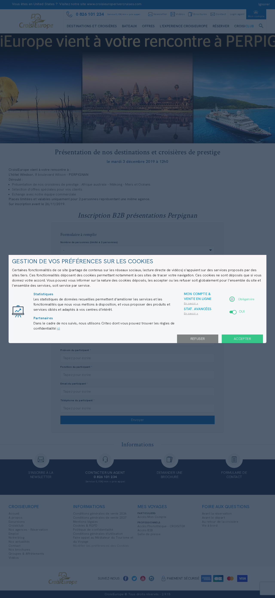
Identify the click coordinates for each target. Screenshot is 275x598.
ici (58, 328)
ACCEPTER (242, 338)
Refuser (198, 338)
